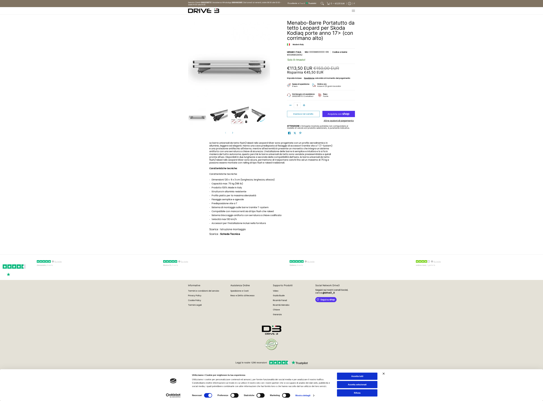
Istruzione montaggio (233, 229)
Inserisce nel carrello (303, 114)
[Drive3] (203, 10)
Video (275, 290)
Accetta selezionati (357, 384)
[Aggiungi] (304, 105)
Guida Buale (279, 295)
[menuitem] (336, 3)
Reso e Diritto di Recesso (242, 295)
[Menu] (353, 10)
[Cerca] (322, 3)
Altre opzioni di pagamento (339, 120)
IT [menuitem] (354, 3)
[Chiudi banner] (384, 374)
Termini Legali (195, 305)
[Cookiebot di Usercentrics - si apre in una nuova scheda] (173, 395)
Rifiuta (357, 393)
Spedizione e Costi (239, 290)
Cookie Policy (194, 300)
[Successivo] (232, 133)
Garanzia (277, 314)
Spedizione (309, 78)
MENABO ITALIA (294, 52)
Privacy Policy (194, 295)
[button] (289, 133)
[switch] (234, 395)
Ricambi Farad (280, 300)
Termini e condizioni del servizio (203, 290)
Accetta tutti (357, 376)
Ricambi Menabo (281, 305)
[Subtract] (290, 105)
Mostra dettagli (303, 395)
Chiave (276, 309)
